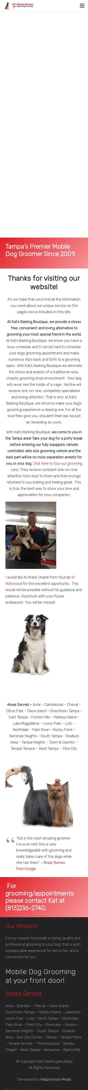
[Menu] (82, 5)
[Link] (19, 6)
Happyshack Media (55, 1079)
